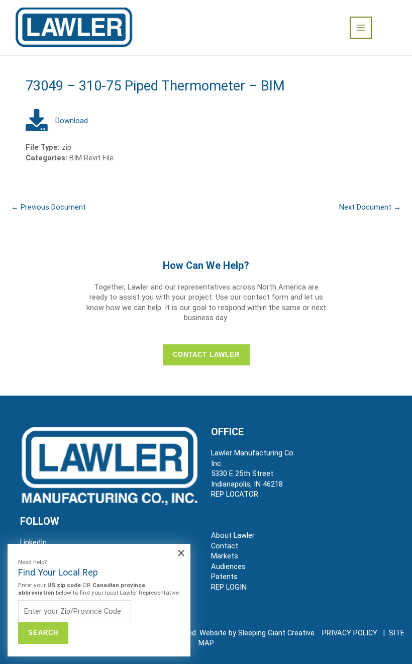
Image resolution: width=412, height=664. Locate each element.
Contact (224, 545)
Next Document (370, 207)
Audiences (228, 566)
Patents (224, 576)
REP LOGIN (229, 587)
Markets (224, 555)
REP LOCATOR (234, 494)
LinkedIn (33, 542)
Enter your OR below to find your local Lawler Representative (98, 589)
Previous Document (48, 207)
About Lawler (233, 535)
